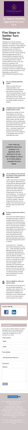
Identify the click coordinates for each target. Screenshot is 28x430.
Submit (5, 384)
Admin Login (17, 422)
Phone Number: (6, 352)
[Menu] (26, 2)
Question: (5, 367)
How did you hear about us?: (10, 357)
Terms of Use (23, 422)
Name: (4, 341)
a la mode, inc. (12, 422)
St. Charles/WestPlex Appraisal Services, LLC (14, 21)
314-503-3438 (13, 396)
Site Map (14, 423)
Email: (4, 346)
